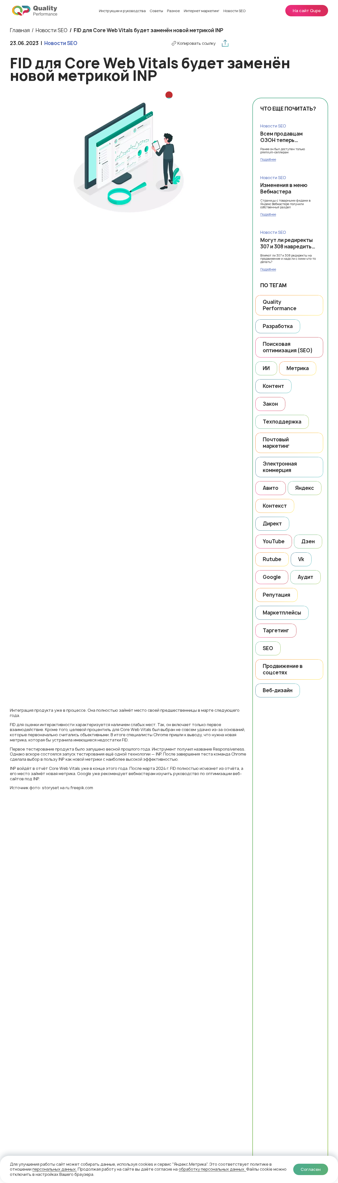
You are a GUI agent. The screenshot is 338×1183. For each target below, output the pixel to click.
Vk (301, 559)
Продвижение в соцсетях (283, 669)
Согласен (311, 1169)
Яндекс (304, 488)
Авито (270, 488)
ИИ (266, 368)
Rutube (272, 559)
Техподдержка (282, 421)
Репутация (276, 595)
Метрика (298, 368)
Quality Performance (279, 305)
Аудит (305, 577)
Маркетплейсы (282, 612)
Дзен (308, 541)
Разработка (278, 326)
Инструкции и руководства (122, 10)
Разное (173, 10)
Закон (270, 404)
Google (272, 577)
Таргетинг (276, 630)
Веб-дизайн (277, 690)
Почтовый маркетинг (276, 442)
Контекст (275, 505)
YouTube (274, 541)
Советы (156, 10)
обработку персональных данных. (212, 1169)
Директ (272, 523)
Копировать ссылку (196, 43)
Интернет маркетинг (201, 10)
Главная (20, 30)
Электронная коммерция (280, 466)
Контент (273, 386)
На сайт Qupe (307, 10)
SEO (268, 648)
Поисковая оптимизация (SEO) (288, 347)
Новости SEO (234, 10)
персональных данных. (54, 1169)
